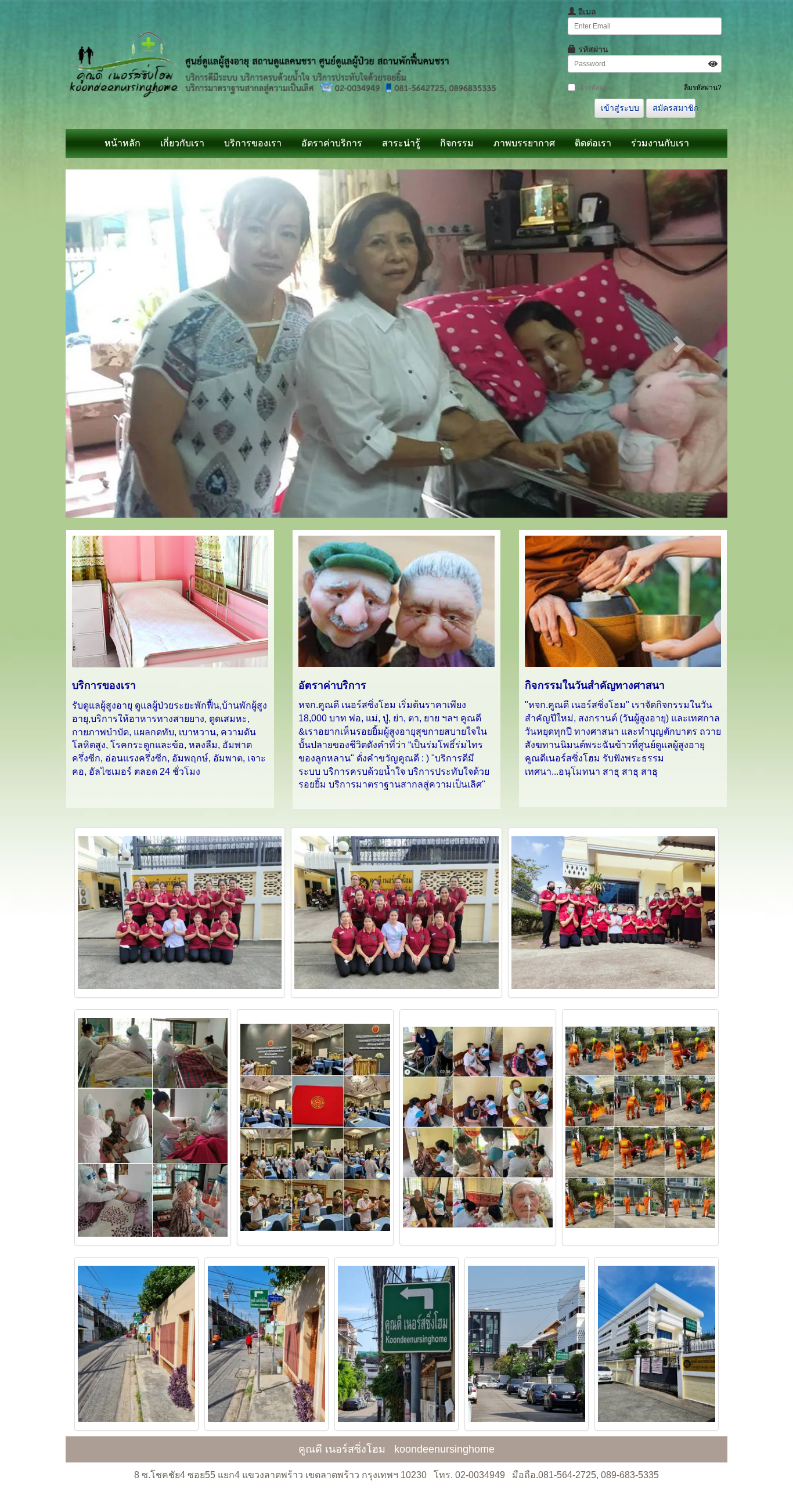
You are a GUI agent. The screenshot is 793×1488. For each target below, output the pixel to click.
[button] (115, 343)
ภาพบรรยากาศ (524, 143)
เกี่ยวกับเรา (182, 143)
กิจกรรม (457, 143)
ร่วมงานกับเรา (660, 143)
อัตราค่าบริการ (331, 143)
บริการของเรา (253, 143)
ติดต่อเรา (593, 143)
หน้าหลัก (122, 143)
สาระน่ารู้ (401, 143)
